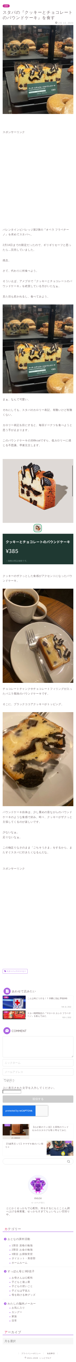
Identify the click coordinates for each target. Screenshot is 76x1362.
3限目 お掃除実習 (22, 1254)
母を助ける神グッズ (24, 1295)
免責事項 (51, 1353)
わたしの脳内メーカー (22, 1303)
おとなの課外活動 (19, 1238)
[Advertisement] (38, 178)
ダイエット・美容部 (24, 1258)
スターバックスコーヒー (16, 971)
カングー (17, 1312)
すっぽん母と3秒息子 (21, 1271)
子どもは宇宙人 (21, 1290)
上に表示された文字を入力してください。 (29, 1087)
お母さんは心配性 (22, 1277)
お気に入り (18, 1307)
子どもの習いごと (22, 1286)
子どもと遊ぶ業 (21, 1282)
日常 (6, 6)
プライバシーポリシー (31, 1353)
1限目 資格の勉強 (22, 1245)
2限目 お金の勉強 (22, 1249)
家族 (14, 1316)
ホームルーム (20, 1262)
